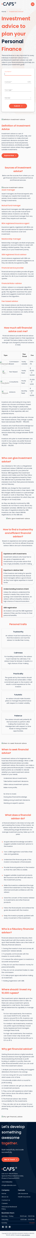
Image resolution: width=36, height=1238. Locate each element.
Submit (17, 106)
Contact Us (6, 1200)
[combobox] (15, 97)
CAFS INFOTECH (26, 1235)
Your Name (8, 71)
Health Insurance (24, 1197)
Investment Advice (16, 11)
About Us (5, 1197)
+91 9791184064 (7, 1182)
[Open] (31, 98)
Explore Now (9, 155)
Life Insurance (23, 1193)
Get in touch (9, 1159)
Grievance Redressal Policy (9, 1208)
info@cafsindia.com (9, 1185)
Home (4, 11)
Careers (5, 1203)
